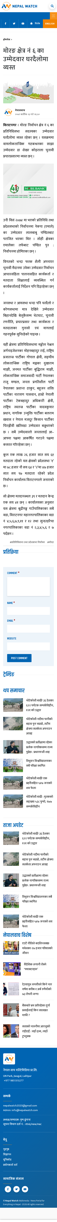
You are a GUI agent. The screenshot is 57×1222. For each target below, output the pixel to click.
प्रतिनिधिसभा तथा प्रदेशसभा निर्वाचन (28, 542)
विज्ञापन (7, 1154)
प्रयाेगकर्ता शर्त (10, 1165)
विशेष (37, 23)
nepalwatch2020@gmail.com (20, 1105)
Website (11, 638)
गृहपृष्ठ (6, 1149)
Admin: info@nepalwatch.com (20, 1110)
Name (11, 603)
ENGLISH (50, 24)
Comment (13, 573)
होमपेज (7, 39)
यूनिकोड (7, 1159)
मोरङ (51, 542)
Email (11, 621)
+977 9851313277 (14, 1080)
